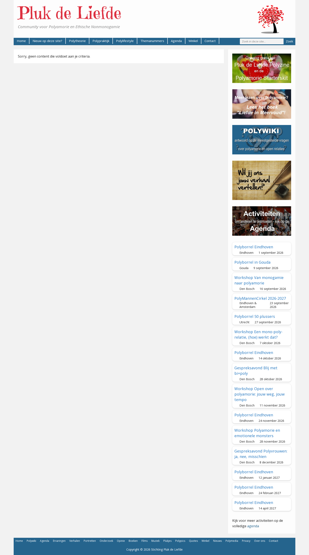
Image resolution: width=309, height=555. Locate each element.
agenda (253, 526)
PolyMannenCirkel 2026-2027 (260, 298)
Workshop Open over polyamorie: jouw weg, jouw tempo (259, 394)
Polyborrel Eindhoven (253, 246)
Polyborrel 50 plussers (254, 316)
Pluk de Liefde (69, 13)
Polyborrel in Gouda (252, 262)
